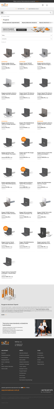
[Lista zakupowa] (43, 5)
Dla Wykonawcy (22, 373)
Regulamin (3, 353)
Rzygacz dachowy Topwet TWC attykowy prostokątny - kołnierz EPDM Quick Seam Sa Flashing (44, 153)
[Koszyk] (51, 5)
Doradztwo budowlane (24, 355)
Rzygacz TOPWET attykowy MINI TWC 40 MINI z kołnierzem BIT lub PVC (9, 213)
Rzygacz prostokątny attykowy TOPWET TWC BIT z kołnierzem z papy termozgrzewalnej (44, 123)
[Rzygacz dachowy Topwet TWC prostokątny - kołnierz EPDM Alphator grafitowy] (9, 262)
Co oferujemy (40, 355)
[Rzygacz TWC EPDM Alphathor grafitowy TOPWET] (27, 232)
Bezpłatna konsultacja (24, 357)
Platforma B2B (4, 368)
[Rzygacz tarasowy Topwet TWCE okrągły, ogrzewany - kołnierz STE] (9, 232)
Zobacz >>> (38, 1)
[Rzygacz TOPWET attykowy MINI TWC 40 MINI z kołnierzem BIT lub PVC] (9, 202)
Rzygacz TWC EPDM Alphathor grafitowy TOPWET (26, 243)
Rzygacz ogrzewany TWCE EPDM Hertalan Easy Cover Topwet (43, 243)
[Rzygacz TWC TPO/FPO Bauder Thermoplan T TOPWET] (27, 113)
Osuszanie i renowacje (24, 364)
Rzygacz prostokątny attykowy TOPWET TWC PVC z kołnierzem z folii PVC (9, 93)
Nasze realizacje (40, 357)
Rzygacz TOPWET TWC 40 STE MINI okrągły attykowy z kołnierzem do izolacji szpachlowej (44, 213)
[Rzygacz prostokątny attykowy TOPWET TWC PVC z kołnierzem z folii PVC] (9, 83)
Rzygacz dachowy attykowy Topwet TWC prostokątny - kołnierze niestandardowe (26, 183)
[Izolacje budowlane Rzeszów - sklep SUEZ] (4, 4)
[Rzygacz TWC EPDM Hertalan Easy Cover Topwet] (44, 172)
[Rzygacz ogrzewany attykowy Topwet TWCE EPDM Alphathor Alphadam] (9, 172)
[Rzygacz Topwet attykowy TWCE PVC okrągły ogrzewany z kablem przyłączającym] (9, 113)
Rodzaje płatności (5, 359)
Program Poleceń (23, 371)
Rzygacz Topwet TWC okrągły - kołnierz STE (26, 153)
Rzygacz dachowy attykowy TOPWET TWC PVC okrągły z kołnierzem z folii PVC (44, 64)
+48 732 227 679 (20, 8)
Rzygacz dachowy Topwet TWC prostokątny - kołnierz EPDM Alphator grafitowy (9, 272)
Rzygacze (6, 20)
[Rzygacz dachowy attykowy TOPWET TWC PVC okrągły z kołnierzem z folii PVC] (44, 53)
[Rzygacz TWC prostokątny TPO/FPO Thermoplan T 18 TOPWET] (27, 202)
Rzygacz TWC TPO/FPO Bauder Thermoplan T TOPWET (26, 123)
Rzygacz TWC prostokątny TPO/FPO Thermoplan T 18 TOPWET (25, 213)
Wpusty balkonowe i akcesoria (29, 22)
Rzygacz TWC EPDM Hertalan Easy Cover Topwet (44, 183)
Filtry (3, 35)
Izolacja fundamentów (24, 362)
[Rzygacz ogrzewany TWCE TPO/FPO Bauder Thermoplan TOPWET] (9, 142)
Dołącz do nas (40, 362)
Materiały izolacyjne (23, 353)
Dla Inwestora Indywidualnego (25, 380)
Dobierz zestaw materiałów (7, 366)
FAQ (2, 364)
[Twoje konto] (47, 5)
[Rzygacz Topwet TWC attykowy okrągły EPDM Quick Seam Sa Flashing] (44, 83)
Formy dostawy (4, 357)
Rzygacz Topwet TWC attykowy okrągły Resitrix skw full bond (26, 93)
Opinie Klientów (40, 364)
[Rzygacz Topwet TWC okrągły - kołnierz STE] (27, 142)
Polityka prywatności (5, 355)
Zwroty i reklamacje (5, 362)
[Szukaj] (51, 12)
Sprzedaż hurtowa (23, 368)
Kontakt (39, 359)
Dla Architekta (22, 377)
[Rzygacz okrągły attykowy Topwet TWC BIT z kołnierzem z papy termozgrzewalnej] (9, 53)
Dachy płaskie (22, 359)
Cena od (3, 68)
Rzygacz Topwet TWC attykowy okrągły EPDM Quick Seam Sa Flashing (44, 93)
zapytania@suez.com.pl (33, 8)
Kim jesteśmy (40, 353)
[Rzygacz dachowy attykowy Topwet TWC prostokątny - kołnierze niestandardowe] (27, 172)
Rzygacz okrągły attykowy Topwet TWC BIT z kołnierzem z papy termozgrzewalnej (9, 64)
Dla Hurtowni (22, 375)
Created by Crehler (4, 402)
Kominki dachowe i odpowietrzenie (11, 22)
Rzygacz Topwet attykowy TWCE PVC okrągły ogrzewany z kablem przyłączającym (9, 123)
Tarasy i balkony (22, 366)
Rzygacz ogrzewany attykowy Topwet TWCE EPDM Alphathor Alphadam (9, 183)
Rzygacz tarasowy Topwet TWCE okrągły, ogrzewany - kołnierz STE (8, 243)
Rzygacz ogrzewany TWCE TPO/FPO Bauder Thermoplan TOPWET (9, 153)
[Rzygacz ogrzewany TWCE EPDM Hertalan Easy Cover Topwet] (44, 232)
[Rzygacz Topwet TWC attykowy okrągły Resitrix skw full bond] (27, 83)
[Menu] (2, 12)
